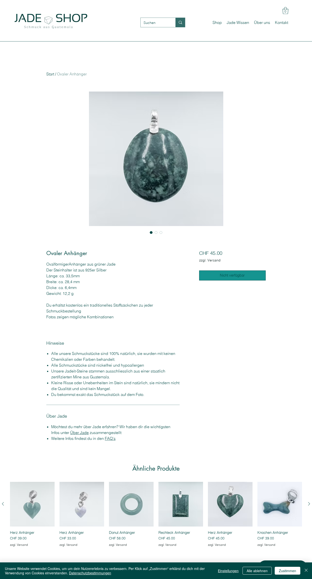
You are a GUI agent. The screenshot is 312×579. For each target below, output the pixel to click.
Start (50, 74)
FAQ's (110, 438)
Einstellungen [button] (228, 570)
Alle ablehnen (257, 570)
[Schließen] (306, 570)
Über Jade (79, 432)
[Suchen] (180, 22)
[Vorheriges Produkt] (3, 504)
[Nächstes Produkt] (309, 504)
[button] (285, 10)
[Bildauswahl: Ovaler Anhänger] (151, 232)
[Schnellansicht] (32, 504)
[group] (156, 517)
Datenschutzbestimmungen (90, 572)
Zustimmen (287, 570)
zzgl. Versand (210, 260)
